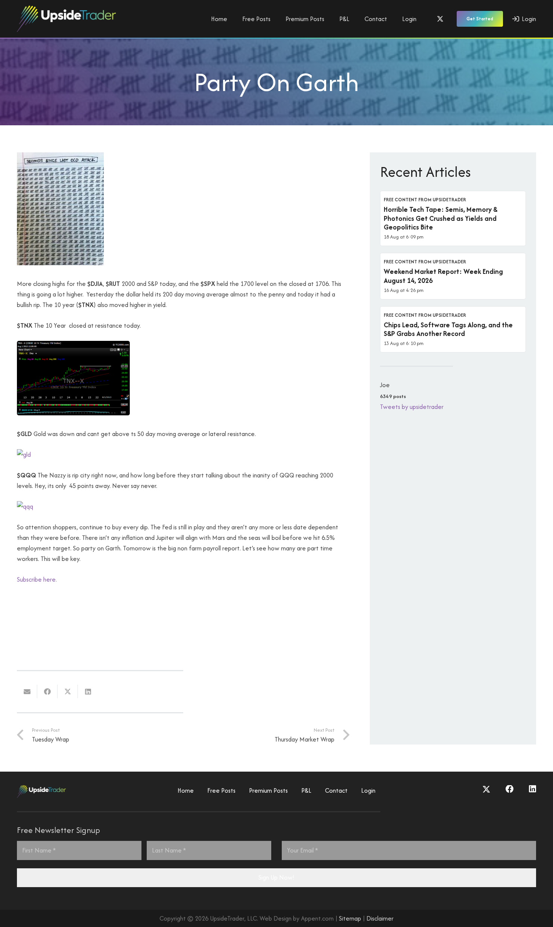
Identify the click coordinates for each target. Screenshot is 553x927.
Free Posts (221, 790)
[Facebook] (510, 789)
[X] (440, 19)
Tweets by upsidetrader (412, 406)
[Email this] (27, 691)
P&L (306, 790)
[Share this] (47, 691)
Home (186, 790)
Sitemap (350, 918)
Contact (336, 790)
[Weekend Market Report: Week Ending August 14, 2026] (453, 276)
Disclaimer (379, 918)
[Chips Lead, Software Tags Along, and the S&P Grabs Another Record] (453, 329)
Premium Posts (268, 790)
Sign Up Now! (276, 877)
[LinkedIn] (532, 789)
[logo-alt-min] (66, 19)
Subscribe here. (37, 579)
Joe (385, 384)
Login (368, 790)
